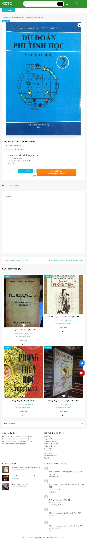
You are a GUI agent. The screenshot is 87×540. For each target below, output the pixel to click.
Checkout (47, 436)
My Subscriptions (50, 455)
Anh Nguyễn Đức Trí (56, 472)
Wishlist (47, 458)
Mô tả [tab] (4, 186)
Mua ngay (23, 340)
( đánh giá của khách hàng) (14, 146)
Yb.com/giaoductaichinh (17, 444)
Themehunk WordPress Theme (53, 538)
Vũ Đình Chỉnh (78, 260)
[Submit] (60, 4)
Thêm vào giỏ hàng (25, 171)
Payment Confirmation (52, 439)
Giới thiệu (48, 448)
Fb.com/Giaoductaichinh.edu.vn (20, 439)
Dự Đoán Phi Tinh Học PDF (62, 260)
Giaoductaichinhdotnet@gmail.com (19, 436)
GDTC (7, 3)
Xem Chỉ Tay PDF (65, 500)
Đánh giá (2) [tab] (14, 186)
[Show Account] (76, 4)
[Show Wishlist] (68, 4)
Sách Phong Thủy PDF (17, 17)
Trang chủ (5, 17)
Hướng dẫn (48, 451)
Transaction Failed (51, 441)
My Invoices (48, 453)
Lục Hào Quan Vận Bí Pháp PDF (71, 526)
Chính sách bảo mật (51, 444)
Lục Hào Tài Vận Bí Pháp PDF (70, 513)
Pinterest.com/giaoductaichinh (21, 441)
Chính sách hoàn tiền (51, 446)
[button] (79, 25)
